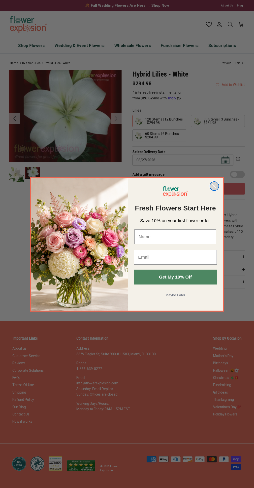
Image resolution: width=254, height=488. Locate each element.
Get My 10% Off (175, 277)
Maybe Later (175, 295)
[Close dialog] (214, 186)
